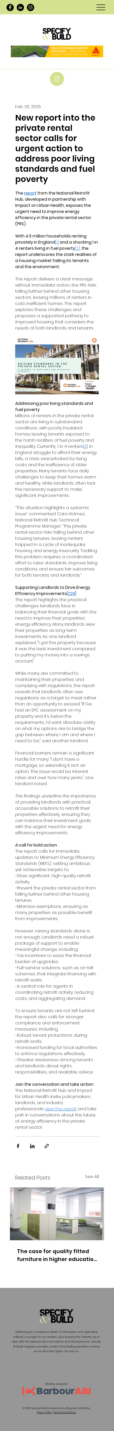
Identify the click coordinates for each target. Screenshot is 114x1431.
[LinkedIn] (20, 7)
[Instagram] (30, 7)
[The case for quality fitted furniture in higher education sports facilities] (57, 1213)
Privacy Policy (44, 1412)
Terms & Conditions (64, 1412)
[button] (57, 79)
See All (92, 1177)
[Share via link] (46, 1146)
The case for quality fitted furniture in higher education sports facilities (57, 1255)
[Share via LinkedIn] (32, 1146)
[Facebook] (10, 7)
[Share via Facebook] (18, 1146)
